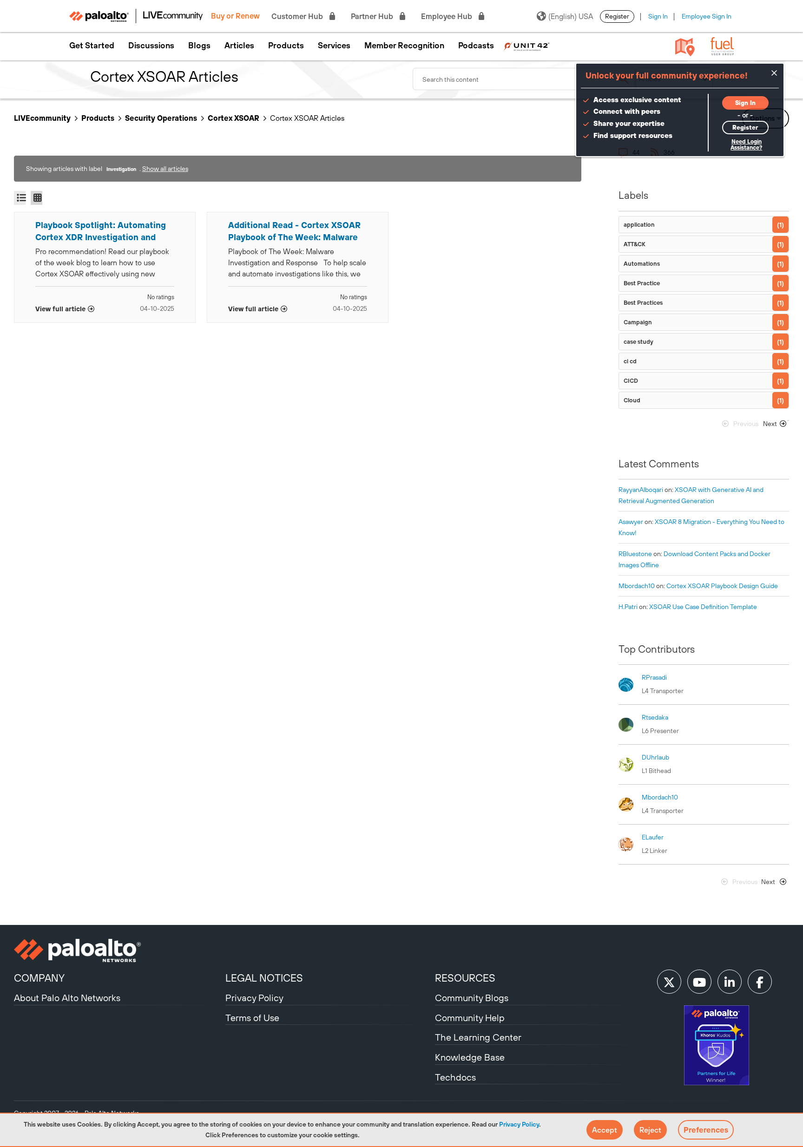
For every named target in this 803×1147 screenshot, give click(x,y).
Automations (642, 263)
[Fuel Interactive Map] (685, 46)
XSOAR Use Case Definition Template (703, 606)
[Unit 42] (526, 45)
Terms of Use (252, 1017)
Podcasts (476, 45)
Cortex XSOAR (233, 118)
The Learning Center (478, 1037)
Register (617, 16)
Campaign (638, 322)
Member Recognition (404, 45)
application (639, 224)
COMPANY (39, 978)
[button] (604, 1130)
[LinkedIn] (729, 982)
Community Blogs (471, 997)
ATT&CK (634, 244)
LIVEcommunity (42, 118)
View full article (60, 309)
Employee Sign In (706, 16)
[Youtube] (699, 982)
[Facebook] (760, 982)
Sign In (658, 16)
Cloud (632, 400)
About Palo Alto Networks (67, 997)
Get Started (91, 45)
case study (638, 341)
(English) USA (570, 16)
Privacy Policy (519, 1124)
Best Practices (643, 302)
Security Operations (161, 118)
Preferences (706, 1130)
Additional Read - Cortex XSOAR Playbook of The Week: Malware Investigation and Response (294, 231)
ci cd (630, 361)
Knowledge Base (470, 1057)
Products (286, 45)
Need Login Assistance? (746, 144)
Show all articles (165, 168)
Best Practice (642, 283)
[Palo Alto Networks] (118, 950)
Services (334, 45)
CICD (631, 380)
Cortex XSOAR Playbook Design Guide (722, 586)
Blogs (199, 45)
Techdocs (455, 1077)
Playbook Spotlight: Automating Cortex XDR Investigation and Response (100, 231)
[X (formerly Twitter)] (669, 982)
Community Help (470, 1017)
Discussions (151, 45)
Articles (239, 45)
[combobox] (524, 79)
